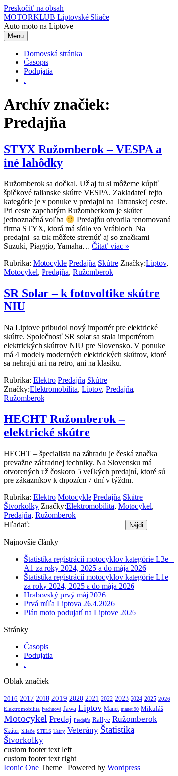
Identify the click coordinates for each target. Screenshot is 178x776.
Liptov (156, 263)
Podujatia (38, 71)
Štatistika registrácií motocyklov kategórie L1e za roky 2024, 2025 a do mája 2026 (96, 581)
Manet (111, 708)
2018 (42, 698)
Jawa (69, 708)
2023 (122, 698)
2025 (150, 698)
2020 (76, 698)
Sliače (28, 731)
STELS (44, 731)
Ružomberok (93, 272)
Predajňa (82, 263)
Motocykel (21, 272)
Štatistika (117, 729)
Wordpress (123, 767)
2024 (136, 698)
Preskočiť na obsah (34, 8)
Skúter (11, 730)
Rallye (101, 719)
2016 (11, 698)
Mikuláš (152, 708)
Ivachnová (51, 709)
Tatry (59, 731)
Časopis (36, 62)
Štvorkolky (21, 506)
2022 (107, 698)
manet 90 (130, 709)
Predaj (60, 719)
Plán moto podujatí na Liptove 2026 (80, 612)
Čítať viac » (110, 246)
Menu (16, 36)
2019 (59, 698)
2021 (92, 698)
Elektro (44, 380)
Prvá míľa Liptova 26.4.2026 (69, 603)
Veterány (82, 730)
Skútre (108, 263)
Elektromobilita (54, 389)
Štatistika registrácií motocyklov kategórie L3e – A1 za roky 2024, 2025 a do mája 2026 (99, 563)
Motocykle (50, 263)
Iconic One (21, 767)
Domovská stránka (53, 53)
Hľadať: (17, 524)
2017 (27, 698)
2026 (164, 699)
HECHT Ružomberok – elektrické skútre (64, 426)
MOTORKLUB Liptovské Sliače (56, 17)
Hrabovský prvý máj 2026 (65, 595)
